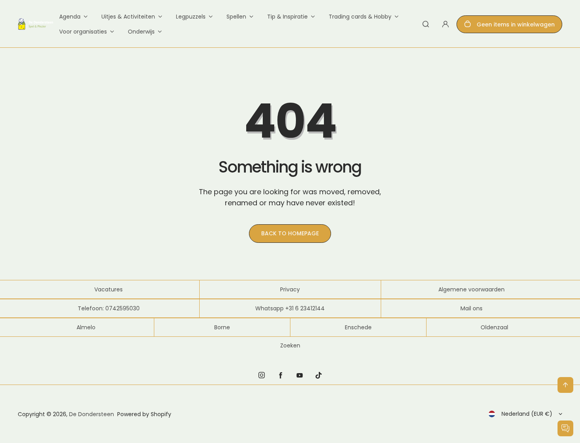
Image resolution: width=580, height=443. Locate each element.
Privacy (290, 289)
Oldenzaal (494, 327)
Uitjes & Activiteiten (128, 17)
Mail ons (471, 308)
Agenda (69, 17)
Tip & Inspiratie (287, 17)
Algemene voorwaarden (471, 289)
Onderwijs (141, 32)
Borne (222, 327)
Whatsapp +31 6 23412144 (290, 308)
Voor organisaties (83, 32)
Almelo (86, 327)
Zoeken (290, 345)
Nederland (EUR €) (526, 414)
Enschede (358, 327)
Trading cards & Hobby (360, 17)
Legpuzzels (191, 17)
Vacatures (108, 289)
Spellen (236, 17)
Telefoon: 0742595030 (109, 308)
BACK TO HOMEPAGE (290, 233)
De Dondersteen (91, 414)
